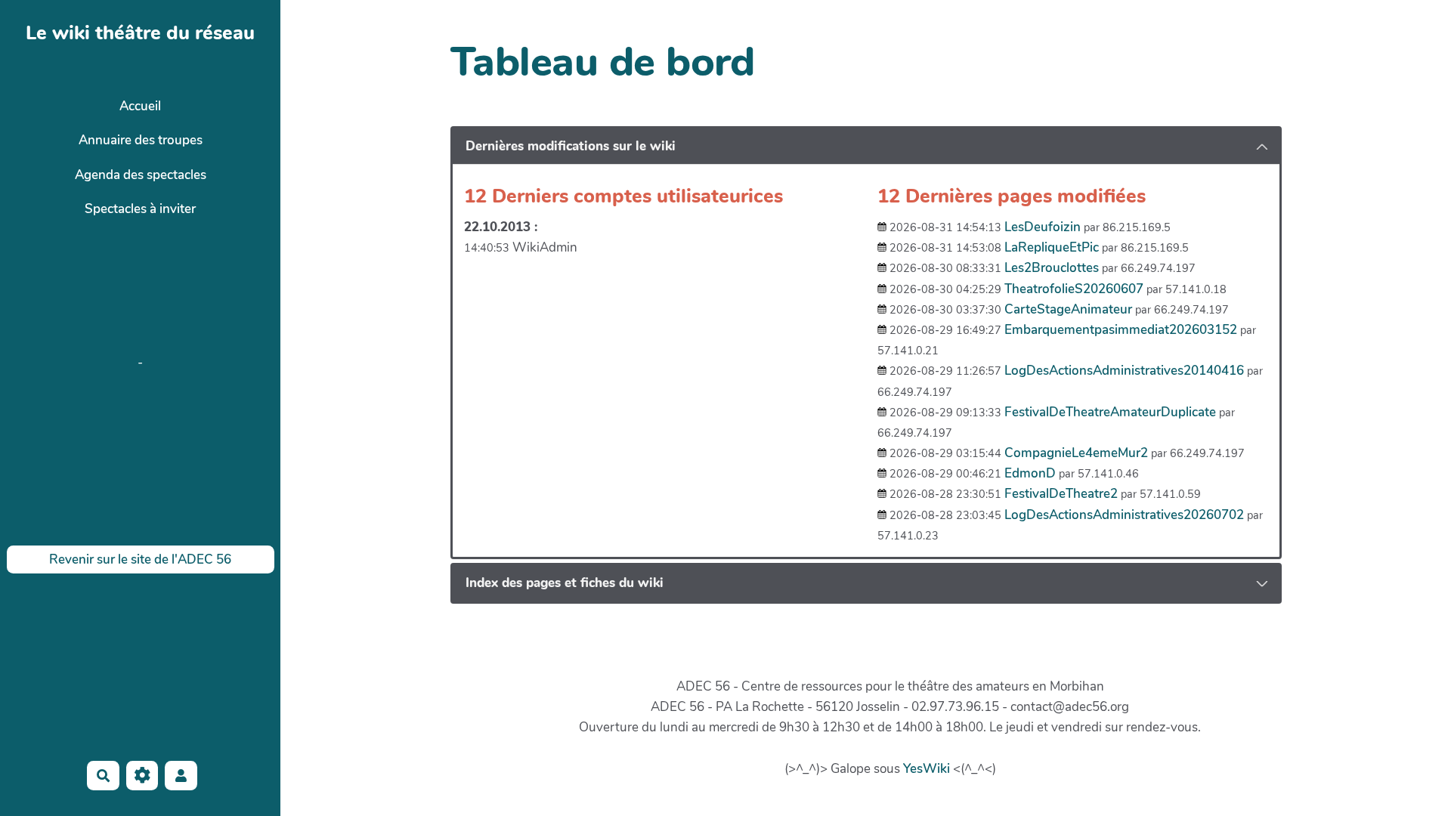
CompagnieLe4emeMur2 (1076, 453)
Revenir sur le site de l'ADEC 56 (140, 559)
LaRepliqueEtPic (1051, 247)
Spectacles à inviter (140, 209)
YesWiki (926, 768)
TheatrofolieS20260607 (1073, 289)
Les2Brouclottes (1051, 268)
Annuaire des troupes (141, 140)
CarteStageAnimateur (1068, 309)
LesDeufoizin (1042, 227)
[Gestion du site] (142, 775)
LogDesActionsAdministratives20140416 (1124, 370)
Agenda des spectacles (140, 175)
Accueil (140, 106)
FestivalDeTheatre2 (1061, 493)
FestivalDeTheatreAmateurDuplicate (1110, 412)
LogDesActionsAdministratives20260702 (1124, 515)
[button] (181, 775)
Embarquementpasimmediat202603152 (1120, 329)
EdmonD (1030, 473)
